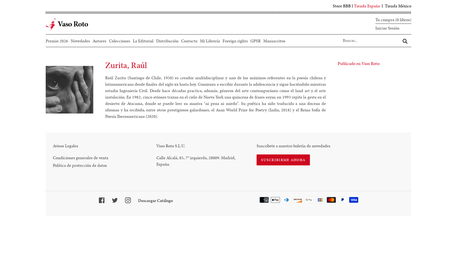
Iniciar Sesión (387, 28)
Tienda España (367, 6)
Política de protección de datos (80, 165)
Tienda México (398, 6)
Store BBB (342, 6)
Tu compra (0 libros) (393, 20)
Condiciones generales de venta (80, 158)
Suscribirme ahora (283, 160)
